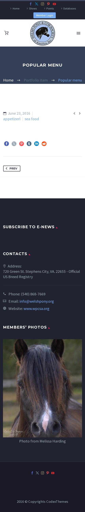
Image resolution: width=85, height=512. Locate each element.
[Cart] (6, 33)
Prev (13, 168)
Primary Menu (78, 33)
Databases (69, 8)
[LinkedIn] (36, 143)
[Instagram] (42, 3)
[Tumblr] (29, 143)
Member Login (44, 15)
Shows (33, 8)
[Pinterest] (48, 3)
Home (16, 8)
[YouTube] (54, 3)
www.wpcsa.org (36, 308)
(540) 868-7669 (33, 293)
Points (50, 8)
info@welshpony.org (37, 301)
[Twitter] (37, 3)
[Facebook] (31, 3)
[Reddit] (44, 143)
